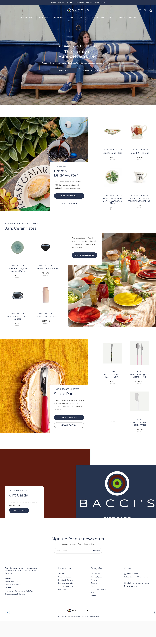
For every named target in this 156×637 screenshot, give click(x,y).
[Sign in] (140, 10)
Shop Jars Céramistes (84, 255)
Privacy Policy (63, 589)
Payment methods (65, 583)
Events (121, 17)
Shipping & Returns (65, 580)
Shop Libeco (63, 70)
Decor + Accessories (96, 17)
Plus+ (97, 616)
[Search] (145, 10)
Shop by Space (43, 17)
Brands (132, 17)
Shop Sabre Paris (69, 417)
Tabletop (58, 17)
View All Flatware (69, 425)
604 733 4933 (132, 574)
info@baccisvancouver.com (138, 583)
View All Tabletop (69, 203)
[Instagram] (155, 612)
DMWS (91, 616)
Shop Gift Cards (19, 510)
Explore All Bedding (92, 70)
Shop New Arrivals (69, 196)
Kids (112, 17)
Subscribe (96, 551)
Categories (96, 568)
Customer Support (65, 577)
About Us (61, 574)
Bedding (71, 17)
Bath (81, 17)
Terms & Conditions (65, 586)
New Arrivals (26, 17)
